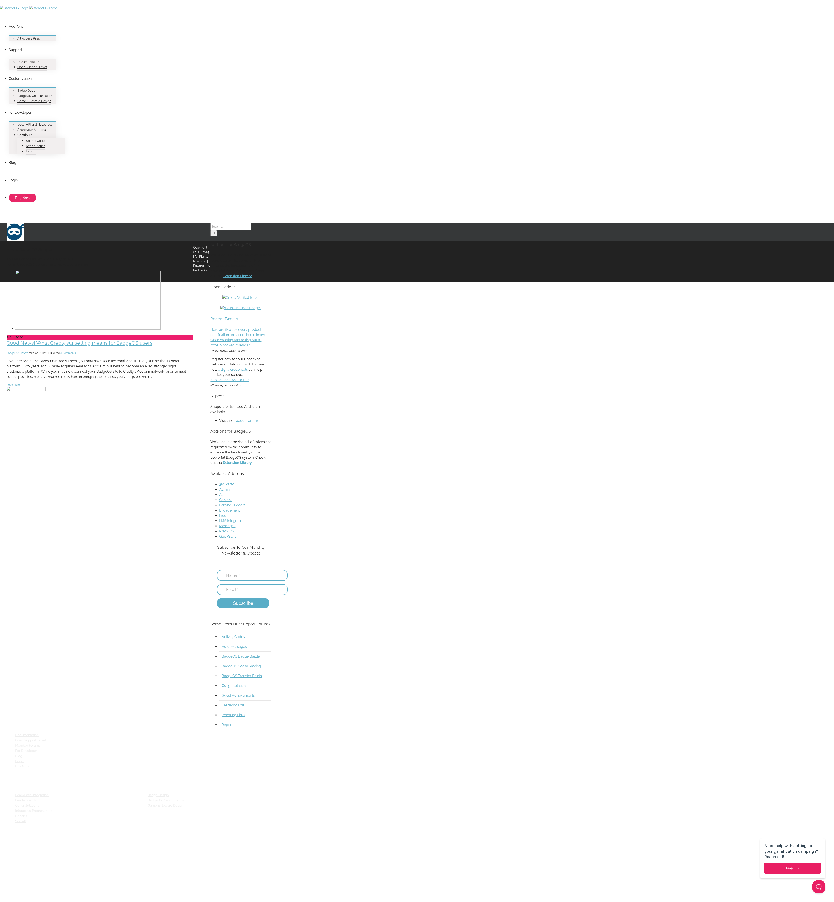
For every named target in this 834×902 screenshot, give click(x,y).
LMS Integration (231, 521)
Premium (226, 531)
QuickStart (227, 536)
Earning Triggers (232, 505)
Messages (227, 526)
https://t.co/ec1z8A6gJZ (230, 345)
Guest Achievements (238, 695)
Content (225, 500)
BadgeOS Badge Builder (241, 656)
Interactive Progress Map (33, 811)
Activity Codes (233, 637)
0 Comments (68, 353)
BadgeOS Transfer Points (242, 676)
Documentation (27, 735)
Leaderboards (233, 705)
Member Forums (27, 746)
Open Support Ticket (30, 740)
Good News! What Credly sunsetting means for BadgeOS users (79, 343)
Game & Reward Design (166, 805)
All (221, 495)
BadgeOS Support (17, 353)
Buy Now (22, 766)
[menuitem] (137, 29)
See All (20, 821)
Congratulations (234, 686)
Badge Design (158, 795)
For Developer (26, 751)
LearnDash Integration (32, 795)
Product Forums (245, 421)
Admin (224, 489)
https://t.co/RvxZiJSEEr (229, 380)
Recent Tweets (224, 319)
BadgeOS (200, 270)
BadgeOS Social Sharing (241, 666)
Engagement (229, 510)
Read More (13, 384)
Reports (228, 725)
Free (222, 515)
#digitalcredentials (233, 369)
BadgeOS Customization (166, 800)
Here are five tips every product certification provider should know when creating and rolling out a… (237, 334)
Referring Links (233, 715)
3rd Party (226, 484)
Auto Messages (234, 647)
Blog (18, 756)
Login (19, 761)
